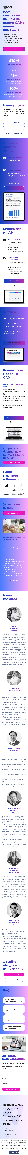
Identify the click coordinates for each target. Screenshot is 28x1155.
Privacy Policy (18, 1150)
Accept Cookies (14, 1152)
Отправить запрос (11, 1089)
